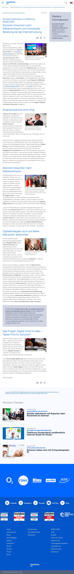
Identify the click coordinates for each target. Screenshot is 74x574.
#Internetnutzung (31, 392)
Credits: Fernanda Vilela (31, 351)
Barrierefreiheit (56, 549)
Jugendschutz (56, 546)
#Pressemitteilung (48, 392)
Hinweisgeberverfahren (59, 543)
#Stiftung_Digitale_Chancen (12, 393)
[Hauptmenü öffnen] (2, 2)
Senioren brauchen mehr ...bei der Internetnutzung (52, 7)
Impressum (55, 552)
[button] (37, 37)
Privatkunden (32, 529)
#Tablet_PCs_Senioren (30, 393)
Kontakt (53, 535)
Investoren (10, 543)
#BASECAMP (15, 392)
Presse (8, 552)
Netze (8, 535)
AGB (52, 532)
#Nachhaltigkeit (40, 392)
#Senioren (56, 392)
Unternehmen (11, 532)
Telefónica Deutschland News (30, 7)
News (8, 554)
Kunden (9, 540)
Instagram (27, 503)
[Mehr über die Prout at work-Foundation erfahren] (66, 516)
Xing (67, 503)
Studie (30, 86)
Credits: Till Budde (34, 59)
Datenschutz (55, 540)
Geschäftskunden (34, 532)
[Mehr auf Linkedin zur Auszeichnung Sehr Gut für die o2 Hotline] (34, 516)
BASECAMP (55, 529)
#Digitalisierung (23, 392)
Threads (42, 503)
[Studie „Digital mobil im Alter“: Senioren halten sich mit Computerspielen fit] (36, 451)
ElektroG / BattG (57, 538)
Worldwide (31, 535)
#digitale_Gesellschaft (41, 393)
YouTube (55, 503)
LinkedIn (13, 503)
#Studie (22, 393)
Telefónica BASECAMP (11, 86)
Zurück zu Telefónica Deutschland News (14, 13)
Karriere (9, 549)
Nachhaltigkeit (11, 538)
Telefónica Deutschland (16, 7)
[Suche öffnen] (66, 2)
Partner (9, 546)
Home (8, 529)
